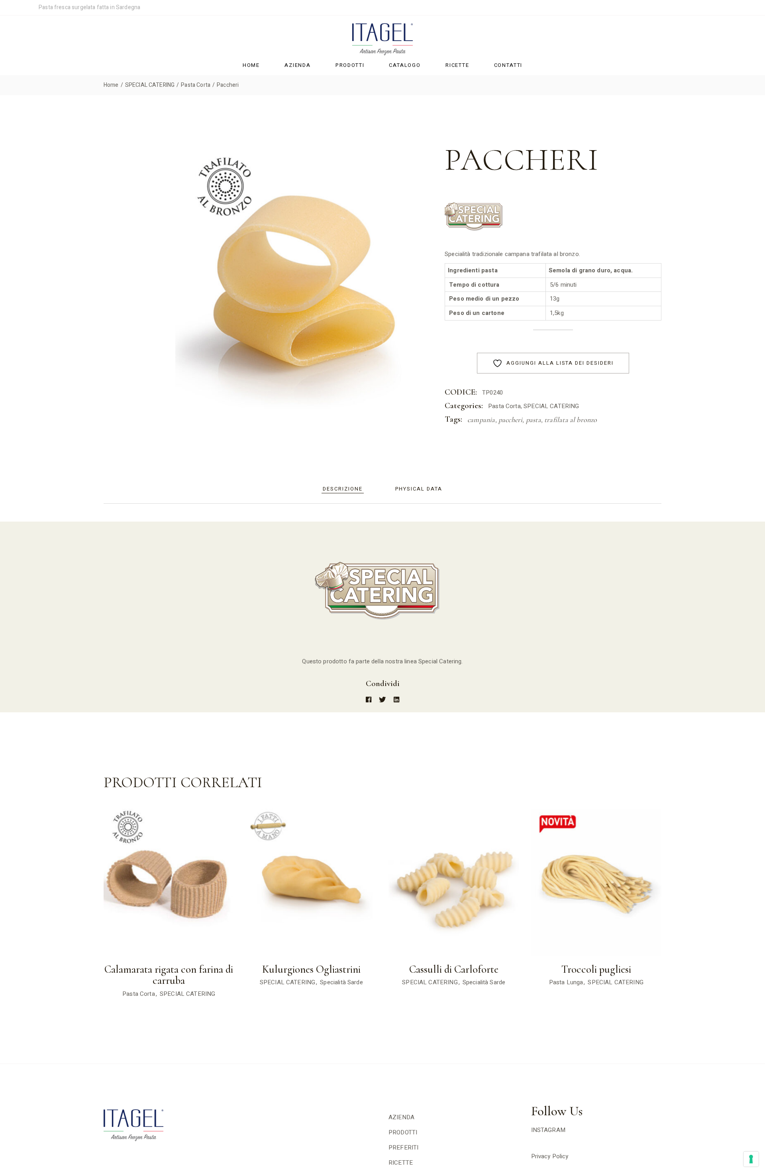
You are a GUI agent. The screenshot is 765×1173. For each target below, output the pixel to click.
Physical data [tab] (418, 489)
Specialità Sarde (341, 982)
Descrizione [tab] (342, 489)
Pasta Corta (504, 406)
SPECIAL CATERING (551, 406)
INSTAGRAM (548, 1130)
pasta (533, 419)
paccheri (510, 419)
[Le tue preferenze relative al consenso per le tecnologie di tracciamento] (751, 1159)
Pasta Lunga (566, 982)
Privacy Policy (550, 1156)
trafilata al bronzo (570, 419)
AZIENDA (401, 1117)
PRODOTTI (402, 1132)
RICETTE (400, 1162)
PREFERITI (403, 1147)
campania (481, 419)
